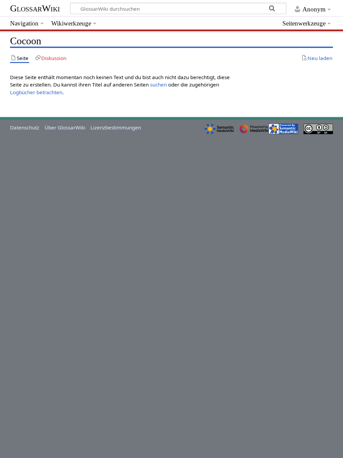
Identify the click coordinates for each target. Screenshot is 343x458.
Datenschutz (24, 127)
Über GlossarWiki (65, 127)
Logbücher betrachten (36, 92)
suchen (158, 84)
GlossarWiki (35, 8)
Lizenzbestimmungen (115, 127)
